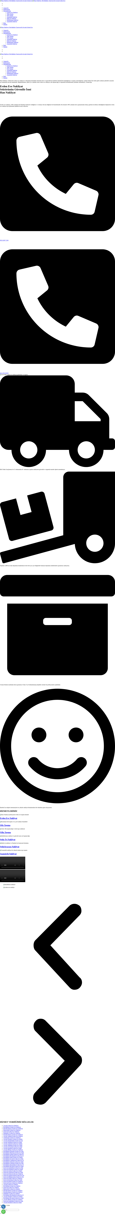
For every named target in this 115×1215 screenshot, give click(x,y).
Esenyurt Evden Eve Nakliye (11, 1187)
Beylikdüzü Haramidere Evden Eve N (13, 1165)
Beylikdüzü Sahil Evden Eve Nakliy (13, 1157)
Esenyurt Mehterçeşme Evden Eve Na (13, 1177)
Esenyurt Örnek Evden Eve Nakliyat (13, 1174)
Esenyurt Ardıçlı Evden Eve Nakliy (12, 1171)
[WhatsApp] (3, 1212)
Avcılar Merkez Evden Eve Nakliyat (13, 1149)
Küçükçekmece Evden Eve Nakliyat (13, 1134)
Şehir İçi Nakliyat (11, 18)
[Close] (0, 1207)
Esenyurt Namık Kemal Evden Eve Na (13, 1175)
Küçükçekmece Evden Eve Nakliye (12, 1192)
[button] (57, 947)
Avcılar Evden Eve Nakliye (10, 1184)
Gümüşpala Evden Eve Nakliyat (12, 1137)
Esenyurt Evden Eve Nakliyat (11, 1131)
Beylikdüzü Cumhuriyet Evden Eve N (13, 1160)
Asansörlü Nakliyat (12, 17)
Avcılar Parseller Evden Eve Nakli (12, 1148)
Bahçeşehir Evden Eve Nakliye (11, 1189)
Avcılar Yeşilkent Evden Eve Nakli (12, 1142)
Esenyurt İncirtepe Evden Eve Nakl (12, 1180)
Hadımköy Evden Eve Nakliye (11, 1193)
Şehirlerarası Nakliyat (12, 20)
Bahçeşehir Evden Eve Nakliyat (11, 1130)
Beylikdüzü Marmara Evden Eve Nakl (13, 1152)
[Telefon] (3, 1207)
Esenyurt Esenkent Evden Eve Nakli (13, 1169)
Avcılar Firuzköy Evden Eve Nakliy (13, 1139)
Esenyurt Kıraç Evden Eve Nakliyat (12, 1183)
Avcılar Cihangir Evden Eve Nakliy (12, 1143)
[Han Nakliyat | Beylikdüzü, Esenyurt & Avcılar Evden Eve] (32, 0)
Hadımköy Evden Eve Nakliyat (11, 1133)
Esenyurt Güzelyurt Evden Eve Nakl (13, 1172)
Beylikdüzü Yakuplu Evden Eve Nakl (13, 1161)
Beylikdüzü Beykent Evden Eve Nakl (13, 1166)
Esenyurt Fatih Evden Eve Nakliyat (12, 1178)
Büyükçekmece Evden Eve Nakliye (12, 1190)
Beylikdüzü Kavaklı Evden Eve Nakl (13, 1158)
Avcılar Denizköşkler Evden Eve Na (13, 1140)
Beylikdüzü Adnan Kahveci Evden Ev (13, 1154)
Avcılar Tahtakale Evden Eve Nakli (12, 1145)
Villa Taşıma (10, 14)
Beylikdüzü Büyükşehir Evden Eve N (13, 1155)
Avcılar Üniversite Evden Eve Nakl (12, 1146)
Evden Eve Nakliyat (12, 12)
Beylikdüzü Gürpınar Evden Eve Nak (13, 1163)
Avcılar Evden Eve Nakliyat (10, 1125)
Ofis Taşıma (10, 15)
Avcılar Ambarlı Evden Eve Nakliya (13, 1136)
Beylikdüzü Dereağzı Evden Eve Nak (13, 1151)
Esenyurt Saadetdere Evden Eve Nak (13, 1168)
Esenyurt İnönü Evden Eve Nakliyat (13, 1181)
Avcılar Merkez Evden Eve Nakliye (12, 1199)
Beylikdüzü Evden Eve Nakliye (11, 1186)
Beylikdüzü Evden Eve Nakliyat (12, 1127)
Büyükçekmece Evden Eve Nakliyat (13, 1128)
